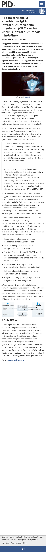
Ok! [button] (23, 549)
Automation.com (16, 360)
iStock (27, 97)
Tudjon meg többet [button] (19, 543)
